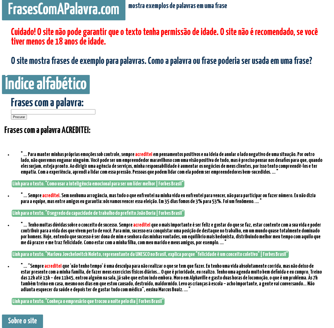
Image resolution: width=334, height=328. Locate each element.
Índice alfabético (46, 84)
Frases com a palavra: (47, 103)
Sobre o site (22, 321)
